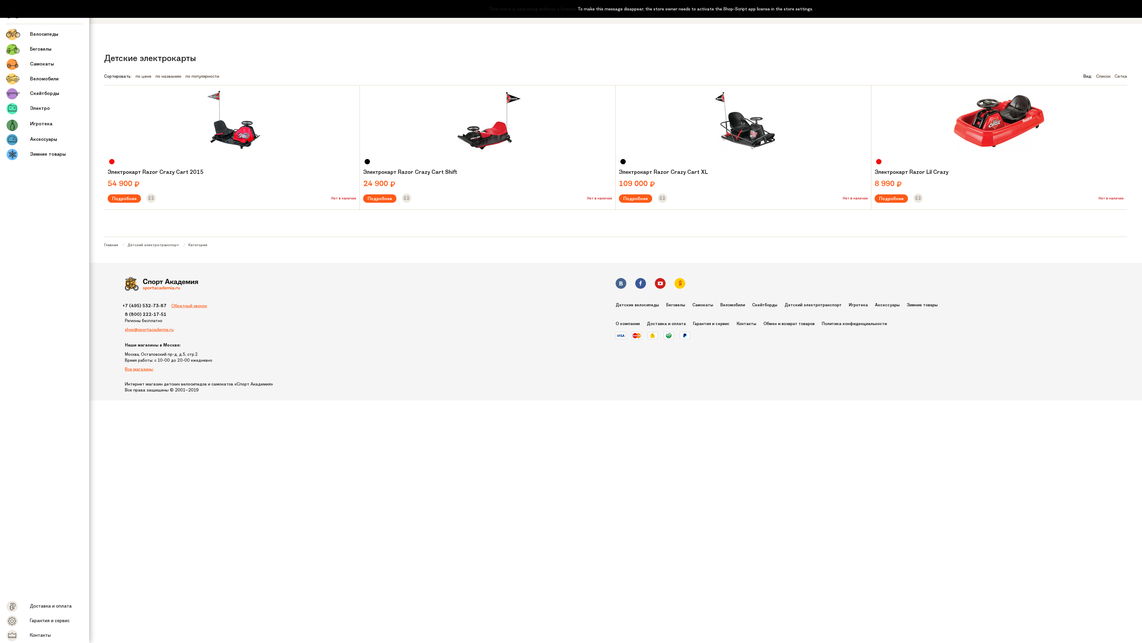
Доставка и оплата (666, 324)
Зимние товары (922, 305)
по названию (168, 76)
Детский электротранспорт (153, 244)
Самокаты (702, 305)
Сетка (1121, 76)
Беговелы (675, 305)
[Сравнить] (151, 198)
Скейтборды (764, 305)
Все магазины (139, 369)
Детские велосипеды (637, 305)
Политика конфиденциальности (854, 324)
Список (1103, 76)
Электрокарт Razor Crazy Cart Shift (410, 172)
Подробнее (124, 199)
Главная (111, 244)
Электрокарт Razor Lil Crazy (911, 172)
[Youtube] (660, 284)
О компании (628, 324)
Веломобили (732, 305)
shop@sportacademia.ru (149, 330)
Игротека (858, 305)
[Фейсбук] (640, 284)
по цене (143, 76)
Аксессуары (887, 305)
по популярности (202, 76)
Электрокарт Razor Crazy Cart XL (663, 172)
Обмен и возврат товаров (789, 324)
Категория (197, 244)
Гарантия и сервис (711, 324)
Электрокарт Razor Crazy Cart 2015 (155, 172)
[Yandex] (679, 284)
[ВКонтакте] (621, 284)
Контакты (746, 324)
